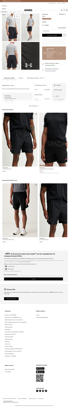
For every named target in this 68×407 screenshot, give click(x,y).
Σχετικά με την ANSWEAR (10, 315)
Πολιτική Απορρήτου (9, 353)
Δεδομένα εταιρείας (32, 398)
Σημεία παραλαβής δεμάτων (42, 317)
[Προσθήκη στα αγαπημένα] (64, 35)
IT (10, 402)
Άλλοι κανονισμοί (8, 324)
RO (12, 402)
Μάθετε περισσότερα (11, 298)
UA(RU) (17, 402)
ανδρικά (4, 8)
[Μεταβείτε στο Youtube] (43, 391)
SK (14, 402)
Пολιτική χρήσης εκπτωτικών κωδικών (13, 351)
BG (3, 402)
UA (15, 402)
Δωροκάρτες (7, 329)
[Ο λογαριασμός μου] (61, 10)
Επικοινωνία (7, 343)
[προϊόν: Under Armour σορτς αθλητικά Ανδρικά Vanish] (20, 210)
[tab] (35, 78)
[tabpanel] (34, 93)
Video (17, 16)
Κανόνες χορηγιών (9, 327)
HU (9, 402)
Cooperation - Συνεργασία (10, 356)
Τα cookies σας (40, 398)
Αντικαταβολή (8, 371)
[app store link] (40, 371)
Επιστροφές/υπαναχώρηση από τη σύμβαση (14, 331)
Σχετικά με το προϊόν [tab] (9, 78)
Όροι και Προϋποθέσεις (22, 398)
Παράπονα (7, 341)
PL (11, 402)
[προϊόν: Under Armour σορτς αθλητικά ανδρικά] (20, 140)
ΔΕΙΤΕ (60, 53)
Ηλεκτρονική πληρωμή (9, 369)
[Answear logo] (28, 10)
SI (13, 402)
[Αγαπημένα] (64, 10)
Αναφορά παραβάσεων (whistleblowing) (13, 348)
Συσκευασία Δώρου (9, 336)
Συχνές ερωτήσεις (9, 339)
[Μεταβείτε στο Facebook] (37, 391)
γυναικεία (4, 5)
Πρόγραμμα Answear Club (10, 334)
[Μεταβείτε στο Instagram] (40, 391)
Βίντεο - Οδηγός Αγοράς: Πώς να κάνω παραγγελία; (16, 322)
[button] (54, 30)
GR (7, 402)
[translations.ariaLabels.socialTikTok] (46, 391)
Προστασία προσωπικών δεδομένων (9, 398)
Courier (37, 315)
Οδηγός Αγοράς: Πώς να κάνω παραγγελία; (14, 319)
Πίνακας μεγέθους (62, 27)
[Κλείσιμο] (64, 1)
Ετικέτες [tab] (21, 78)
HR (8, 402)
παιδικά (4, 11)
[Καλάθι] (67, 10)
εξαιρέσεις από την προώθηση (25, 261)
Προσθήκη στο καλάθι (52, 35)
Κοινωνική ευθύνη (8, 346)
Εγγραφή (33, 278)
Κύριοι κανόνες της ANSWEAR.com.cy (13, 317)
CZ (6, 402)
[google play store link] (40, 368)
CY (5, 402)
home (3, 14)
